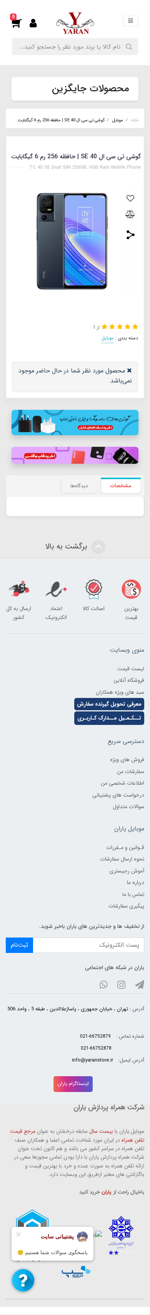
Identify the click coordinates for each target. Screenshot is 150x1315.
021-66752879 (95, 1036)
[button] (21, 23)
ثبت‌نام (19, 945)
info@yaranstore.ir (92, 1060)
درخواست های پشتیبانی (118, 795)
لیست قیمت (130, 668)
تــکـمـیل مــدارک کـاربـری (109, 718)
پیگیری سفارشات (126, 906)
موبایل (107, 338)
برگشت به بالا (67, 547)
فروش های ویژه (127, 759)
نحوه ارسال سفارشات (122, 859)
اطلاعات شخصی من (122, 783)
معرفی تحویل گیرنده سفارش (109, 704)
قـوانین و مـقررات (125, 847)
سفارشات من (130, 771)
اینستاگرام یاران (73, 1084)
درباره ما (135, 882)
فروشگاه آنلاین (128, 680)
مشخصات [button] (120, 486)
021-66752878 (96, 1048)
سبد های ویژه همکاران (120, 692)
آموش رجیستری (126, 871)
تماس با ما (133, 894)
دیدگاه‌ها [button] (79, 486)
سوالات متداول (128, 806)
